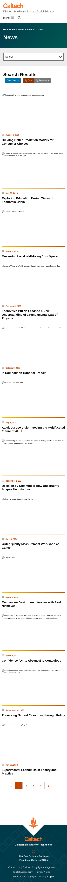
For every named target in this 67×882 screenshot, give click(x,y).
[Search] (19, 17)
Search (9, 56)
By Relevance (42, 80)
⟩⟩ (55, 785)
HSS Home (9, 29)
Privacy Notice (43, 872)
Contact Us (14, 867)
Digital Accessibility (23, 872)
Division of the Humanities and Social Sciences (29, 11)
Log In (50, 876)
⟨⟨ (11, 785)
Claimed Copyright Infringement (39, 867)
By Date (28, 80)
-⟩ (48, 785)
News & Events (26, 29)
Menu (6, 17)
